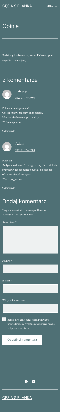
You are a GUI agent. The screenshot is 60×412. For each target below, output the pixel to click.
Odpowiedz (8, 131)
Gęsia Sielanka (17, 6)
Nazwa (7, 260)
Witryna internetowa (13, 300)
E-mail (7, 280)
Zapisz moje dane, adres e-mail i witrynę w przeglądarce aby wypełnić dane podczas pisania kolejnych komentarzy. (31, 324)
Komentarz (9, 222)
